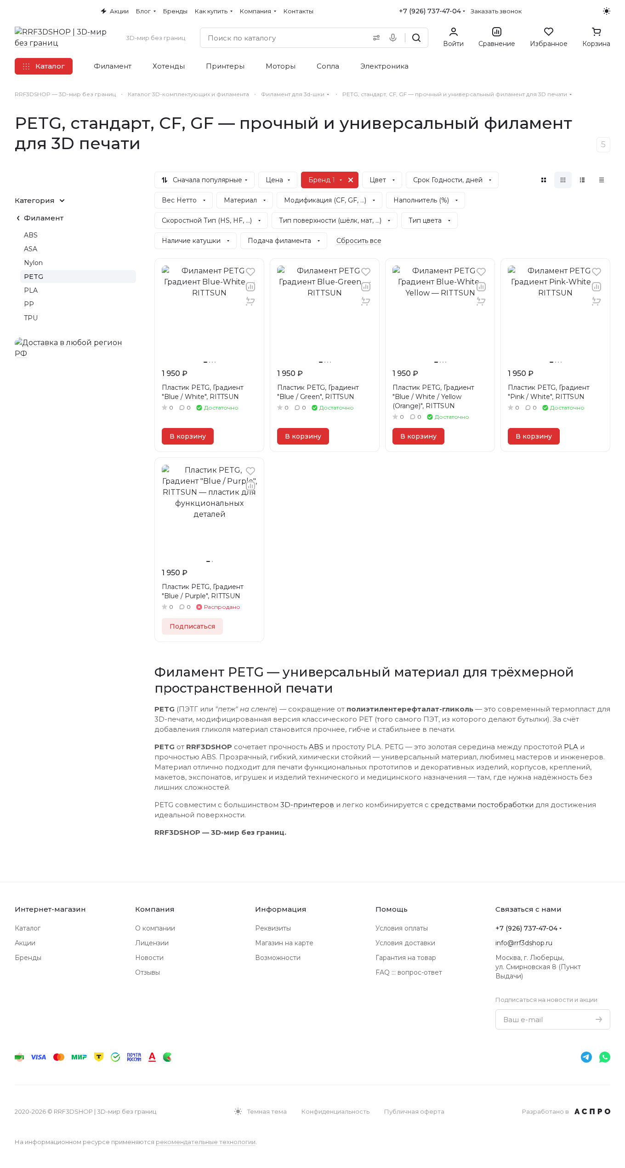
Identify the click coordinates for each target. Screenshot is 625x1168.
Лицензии (152, 943)
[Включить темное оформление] (606, 11)
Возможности (278, 958)
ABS (316, 746)
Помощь (391, 909)
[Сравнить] (250, 286)
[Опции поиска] (374, 37)
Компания (155, 909)
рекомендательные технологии (206, 1141)
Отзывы (147, 972)
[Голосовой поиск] (395, 37)
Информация (281, 909)
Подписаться (192, 626)
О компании (155, 928)
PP (29, 304)
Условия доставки (405, 943)
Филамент (43, 218)
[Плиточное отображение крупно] (543, 180)
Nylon (33, 263)
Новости (149, 958)
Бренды (28, 958)
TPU (31, 318)
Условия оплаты (401, 928)
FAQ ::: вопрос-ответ (408, 972)
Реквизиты (273, 928)
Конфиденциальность (335, 1111)
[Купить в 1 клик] (250, 301)
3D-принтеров (307, 804)
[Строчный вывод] (582, 180)
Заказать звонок (496, 11)
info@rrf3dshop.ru (523, 943)
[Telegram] (586, 1057)
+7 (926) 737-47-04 (430, 11)
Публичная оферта (414, 1111)
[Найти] (416, 37)
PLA (571, 746)
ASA (30, 249)
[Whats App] (604, 1057)
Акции (25, 943)
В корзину (188, 436)
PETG (33, 276)
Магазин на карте (284, 943)
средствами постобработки (482, 804)
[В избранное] (250, 272)
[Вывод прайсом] (601, 180)
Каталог (27, 928)
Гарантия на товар (405, 958)
